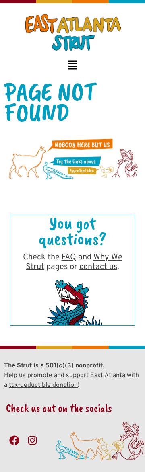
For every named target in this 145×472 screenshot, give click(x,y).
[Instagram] (32, 440)
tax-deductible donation (43, 385)
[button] (72, 65)
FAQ (69, 257)
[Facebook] (14, 440)
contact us (98, 267)
